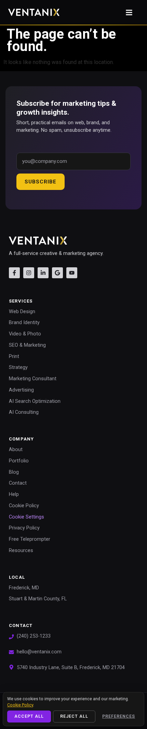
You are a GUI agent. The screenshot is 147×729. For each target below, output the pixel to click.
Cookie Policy (20, 704)
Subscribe (40, 182)
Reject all (74, 716)
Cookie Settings (26, 517)
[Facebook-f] (14, 272)
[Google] (57, 272)
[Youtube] (71, 272)
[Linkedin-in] (43, 272)
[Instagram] (28, 272)
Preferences (118, 716)
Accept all (29, 716)
